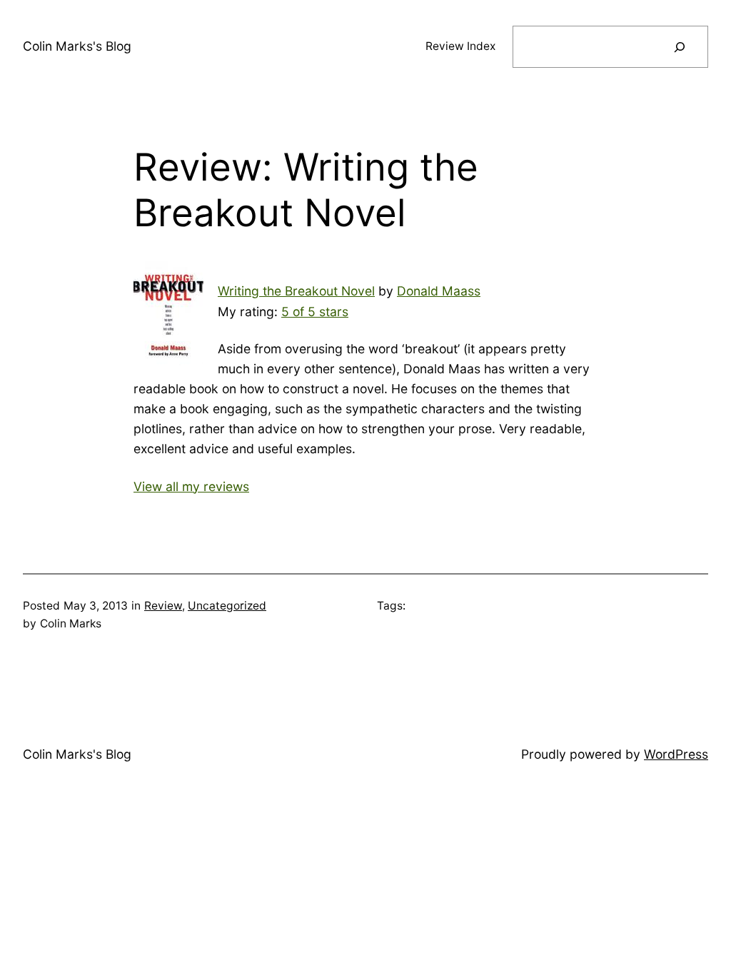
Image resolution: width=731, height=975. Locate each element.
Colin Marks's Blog (77, 46)
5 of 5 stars (314, 311)
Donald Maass (438, 290)
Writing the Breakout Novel (296, 290)
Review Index (460, 46)
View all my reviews (191, 486)
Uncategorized (227, 605)
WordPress (676, 754)
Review (163, 605)
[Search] (680, 46)
